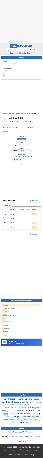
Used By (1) (29, 127)
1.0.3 (12, 227)
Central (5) (7, 205)
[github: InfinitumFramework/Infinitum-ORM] (21, 165)
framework (23, 408)
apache (20, 399)
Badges (5, 131)
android (12, 399)
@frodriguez (30, 432)
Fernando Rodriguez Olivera (30, 451)
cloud (6, 405)
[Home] (21, 47)
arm (31, 399)
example (6, 408)
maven (12, 414)
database (29, 405)
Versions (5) (17, 127)
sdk (37, 417)
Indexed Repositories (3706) (21, 301)
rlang (33, 417)
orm (26, 145)
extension (14, 408)
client (32, 402)
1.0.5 (12, 223)
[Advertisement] (21, 21)
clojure (38, 402)
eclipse (36, 405)
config (12, 405)
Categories (14, 53)
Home (4, 114)
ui (18, 423)
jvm (26, 411)
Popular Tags (21, 395)
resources (25, 417)
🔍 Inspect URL (17, 159)
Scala (13, 436)
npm (33, 414)
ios (13, 411)
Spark (22, 436)
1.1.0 (12, 214)
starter (30, 419)
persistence (19, 145)
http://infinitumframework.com (21, 156)
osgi (38, 414)
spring (19, 419)
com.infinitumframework (16, 114)
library (38, 411)
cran (17, 405)
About (30, 53)
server (5, 419)
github (31, 407)
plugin (16, 416)
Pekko (27, 436)
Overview (6, 127)
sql (25, 419)
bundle (25, 402)
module (27, 414)
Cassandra (37, 436)
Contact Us (19, 455)
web (22, 422)
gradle (38, 408)
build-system (14, 402)
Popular (23, 53)
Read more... (21, 441)
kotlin (32, 410)
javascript (20, 411)
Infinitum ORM (16, 118)
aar (5, 399)
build (4, 402)
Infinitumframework (9, 64)
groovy (5, 411)
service (12, 419)
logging (6, 414)
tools (14, 422)
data (22, 405)
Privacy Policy (29, 455)
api (26, 399)
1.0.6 (12, 218)
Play (17, 436)
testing (37, 419)
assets (37, 399)
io (10, 411)
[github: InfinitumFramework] (3, 76)
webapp (28, 422)
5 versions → (34, 200)
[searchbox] (16, 49)
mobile (19, 413)
